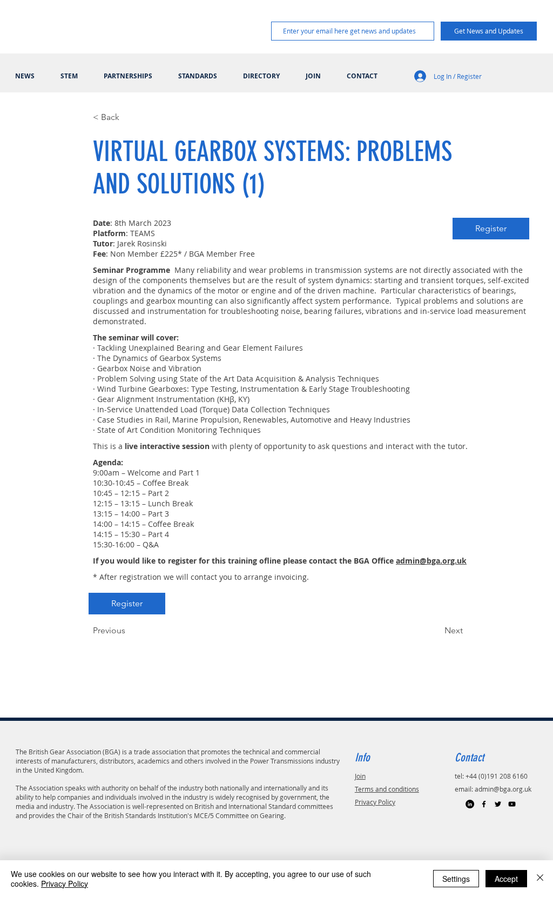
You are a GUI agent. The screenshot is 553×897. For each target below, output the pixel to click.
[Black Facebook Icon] (484, 804)
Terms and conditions (387, 789)
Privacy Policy (375, 802)
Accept (506, 878)
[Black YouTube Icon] (512, 804)
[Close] (540, 878)
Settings (456, 878)
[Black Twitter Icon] (498, 804)
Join (360, 776)
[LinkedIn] (470, 804)
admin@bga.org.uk (503, 789)
